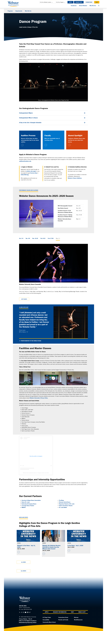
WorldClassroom (78, 619)
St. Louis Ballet (63, 507)
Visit (72, 612)
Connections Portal (63, 617)
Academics (74, 5)
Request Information (59, 612)
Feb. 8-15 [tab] (42, 238)
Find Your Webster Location (45, 2)
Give (97, 2)
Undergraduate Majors (26, 113)
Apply (70, 2)
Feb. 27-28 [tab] (50, 238)
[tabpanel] (53, 82)
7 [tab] (59, 102)
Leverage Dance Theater (28, 505)
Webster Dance (26, 472)
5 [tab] (55, 102)
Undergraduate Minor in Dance (28, 118)
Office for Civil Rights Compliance (27, 620)
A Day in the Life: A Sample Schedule (30, 122)
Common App (33, 173)
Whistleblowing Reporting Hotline (27, 622)
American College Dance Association (31, 500)
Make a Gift (82, 612)
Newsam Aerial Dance (64, 502)
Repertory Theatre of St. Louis (66, 504)
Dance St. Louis (26, 502)
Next (86, 83)
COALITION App (25, 174)
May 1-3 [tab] (58, 238)
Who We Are (93, 5)
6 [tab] (57, 102)
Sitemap (76, 617)
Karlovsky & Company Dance (29, 504)
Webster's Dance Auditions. (75, 178)
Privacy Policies (23, 619)
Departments (18, 11)
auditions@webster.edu (25, 161)
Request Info (79, 2)
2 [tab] (49, 102)
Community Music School (49, 622)
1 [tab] (48, 102)
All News (23, 562)
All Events (23, 570)
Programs (10, 11)
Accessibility (46, 619)
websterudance (33, 472)
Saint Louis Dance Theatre (66, 505)
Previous (21, 83)
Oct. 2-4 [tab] (21, 238)
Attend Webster (83, 5)
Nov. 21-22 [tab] (35, 238)
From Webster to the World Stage (31, 341)
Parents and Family (63, 619)
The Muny (61, 500)
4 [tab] (53, 102)
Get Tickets (24, 299)
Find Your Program (60, 2)
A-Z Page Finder (47, 617)
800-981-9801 (23, 606)
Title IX (30, 619)
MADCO (24, 507)
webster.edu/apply (31, 171)
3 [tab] (51, 102)
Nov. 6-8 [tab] (28, 238)
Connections (89, 2)
